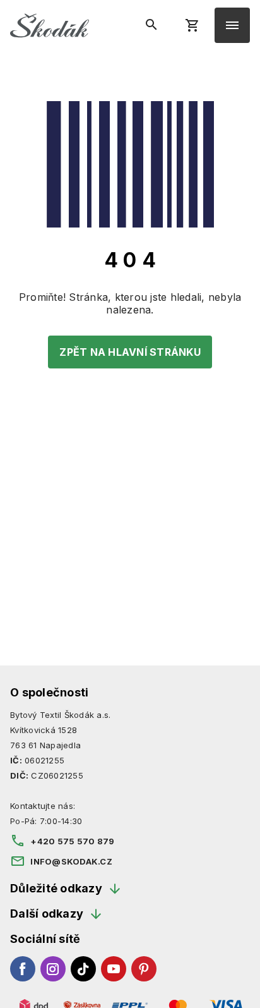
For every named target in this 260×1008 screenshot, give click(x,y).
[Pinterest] (144, 968)
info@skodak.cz (71, 861)
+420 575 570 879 (72, 841)
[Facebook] (22, 968)
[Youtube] (113, 968)
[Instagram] (53, 968)
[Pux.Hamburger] (232, 25)
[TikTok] (83, 968)
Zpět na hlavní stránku (130, 352)
